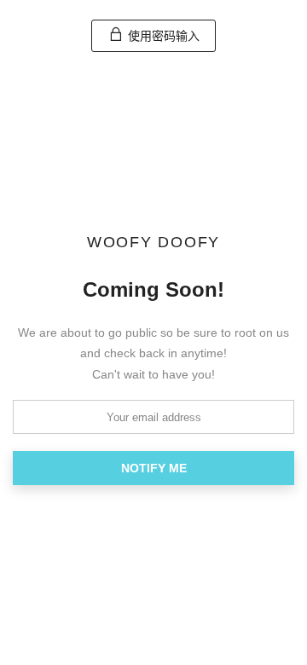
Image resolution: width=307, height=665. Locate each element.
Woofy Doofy (153, 243)
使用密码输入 (162, 36)
